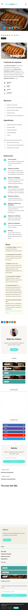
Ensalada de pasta (8, 511)
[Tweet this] (5, 28)
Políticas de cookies (5, 556)
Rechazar (10, 607)
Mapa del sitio (4, 558)
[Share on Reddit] (15, 28)
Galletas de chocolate (17, 407)
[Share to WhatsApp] (10, 28)
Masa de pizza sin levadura (16, 401)
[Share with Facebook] (2, 28)
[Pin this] (7, 28)
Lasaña (3, 499)
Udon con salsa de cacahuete (12, 522)
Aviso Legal (3, 551)
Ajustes (4, 607)
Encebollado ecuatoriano (18, 415)
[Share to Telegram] (12, 28)
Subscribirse (14, 461)
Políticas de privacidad (6, 554)
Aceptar (16, 607)
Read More (3, 38)
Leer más (14, 349)
